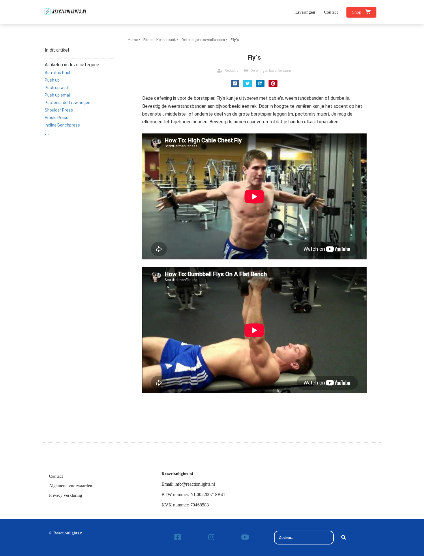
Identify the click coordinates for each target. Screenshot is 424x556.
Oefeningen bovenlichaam (270, 71)
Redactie (231, 71)
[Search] (343, 537)
